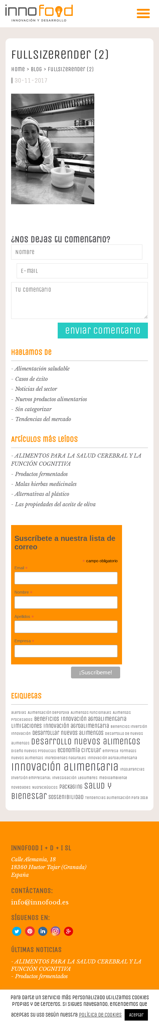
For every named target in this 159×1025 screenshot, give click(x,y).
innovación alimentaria (65, 767)
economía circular (79, 750)
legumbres (88, 777)
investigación (64, 777)
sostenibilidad (66, 796)
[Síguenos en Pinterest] (29, 934)
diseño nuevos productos (33, 750)
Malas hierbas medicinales (46, 484)
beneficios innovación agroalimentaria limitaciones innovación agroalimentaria (68, 722)
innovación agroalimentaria (112, 757)
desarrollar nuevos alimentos (68, 732)
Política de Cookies (100, 1014)
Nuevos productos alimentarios (51, 399)
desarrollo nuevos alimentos (86, 741)
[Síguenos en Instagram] (55, 934)
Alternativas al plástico (42, 494)
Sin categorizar (33, 409)
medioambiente (113, 777)
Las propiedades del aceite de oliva (55, 504)
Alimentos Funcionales (91, 712)
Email (21, 568)
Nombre (23, 592)
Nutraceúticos (45, 787)
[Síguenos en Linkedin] (42, 934)
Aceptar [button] (136, 1015)
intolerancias (132, 769)
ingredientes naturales (65, 757)
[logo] (39, 20)
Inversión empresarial (31, 777)
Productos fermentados (41, 474)
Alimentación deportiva (48, 712)
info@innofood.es (40, 902)
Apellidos (24, 616)
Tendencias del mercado (43, 419)
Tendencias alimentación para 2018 (116, 797)
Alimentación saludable (42, 368)
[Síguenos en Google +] (68, 934)
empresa (110, 750)
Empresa (24, 641)
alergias (18, 712)
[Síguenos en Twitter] (16, 934)
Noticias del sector (36, 389)
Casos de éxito (31, 379)
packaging (70, 786)
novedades (21, 787)
